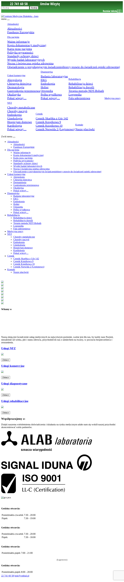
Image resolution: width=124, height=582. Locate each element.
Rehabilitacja (75, 79)
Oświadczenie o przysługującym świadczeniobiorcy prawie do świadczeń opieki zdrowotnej (63, 67)
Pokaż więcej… (16, 98)
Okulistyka (14, 94)
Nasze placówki (85, 129)
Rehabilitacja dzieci (81, 83)
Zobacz (5, 360)
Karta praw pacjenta (19, 48)
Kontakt (79, 124)
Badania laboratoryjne (54, 76)
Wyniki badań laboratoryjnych (26, 59)
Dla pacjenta (13, 37)
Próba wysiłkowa (51, 94)
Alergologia (14, 80)
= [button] (120, 11)
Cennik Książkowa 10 (49, 125)
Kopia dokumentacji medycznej (26, 45)
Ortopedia (47, 90)
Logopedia (75, 94)
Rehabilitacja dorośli (81, 87)
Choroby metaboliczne (21, 107)
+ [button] (118, 11)
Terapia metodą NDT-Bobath (86, 90)
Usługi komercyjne (16, 75)
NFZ (9, 103)
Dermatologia (15, 87)
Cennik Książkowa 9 (48, 122)
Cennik (39, 114)
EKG (44, 80)
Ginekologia (14, 118)
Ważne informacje (18, 41)
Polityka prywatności (20, 52)
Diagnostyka (47, 72)
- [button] (117, 11)
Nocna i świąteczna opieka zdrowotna (30, 63)
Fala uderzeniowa (79, 98)
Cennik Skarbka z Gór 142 (52, 118)
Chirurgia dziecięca (19, 83)
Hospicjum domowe (19, 122)
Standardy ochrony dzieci (23, 56)
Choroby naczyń (17, 111)
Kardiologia (14, 125)
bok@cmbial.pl (22, 575)
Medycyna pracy (112, 98)
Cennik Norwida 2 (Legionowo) (55, 129)
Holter (45, 87)
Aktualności (13, 24)
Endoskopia (48, 83)
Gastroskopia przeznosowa (23, 90)
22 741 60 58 (7, 575)
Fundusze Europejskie (20, 32)
